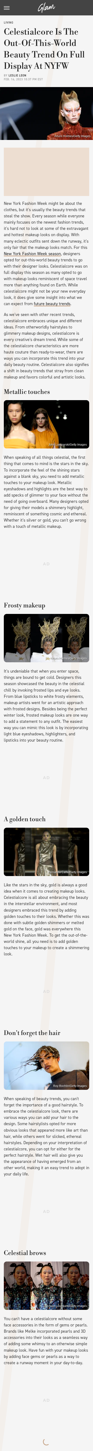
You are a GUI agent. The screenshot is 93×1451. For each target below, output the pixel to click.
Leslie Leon (17, 75)
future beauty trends (52, 304)
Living (8, 22)
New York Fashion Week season (32, 254)
